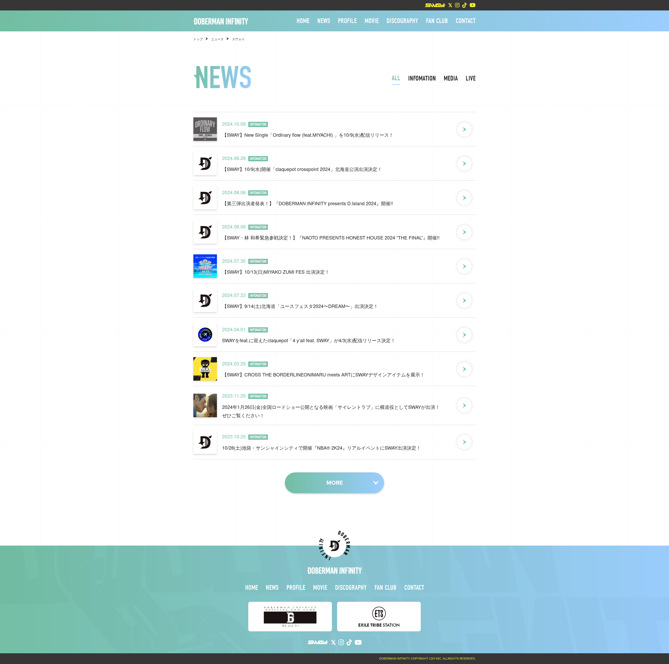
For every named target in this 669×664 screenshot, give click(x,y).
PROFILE (347, 21)
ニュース (217, 39)
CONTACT (466, 21)
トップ (198, 39)
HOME (303, 21)
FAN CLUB (437, 21)
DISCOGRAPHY (402, 21)
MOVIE (372, 21)
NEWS (323, 21)
